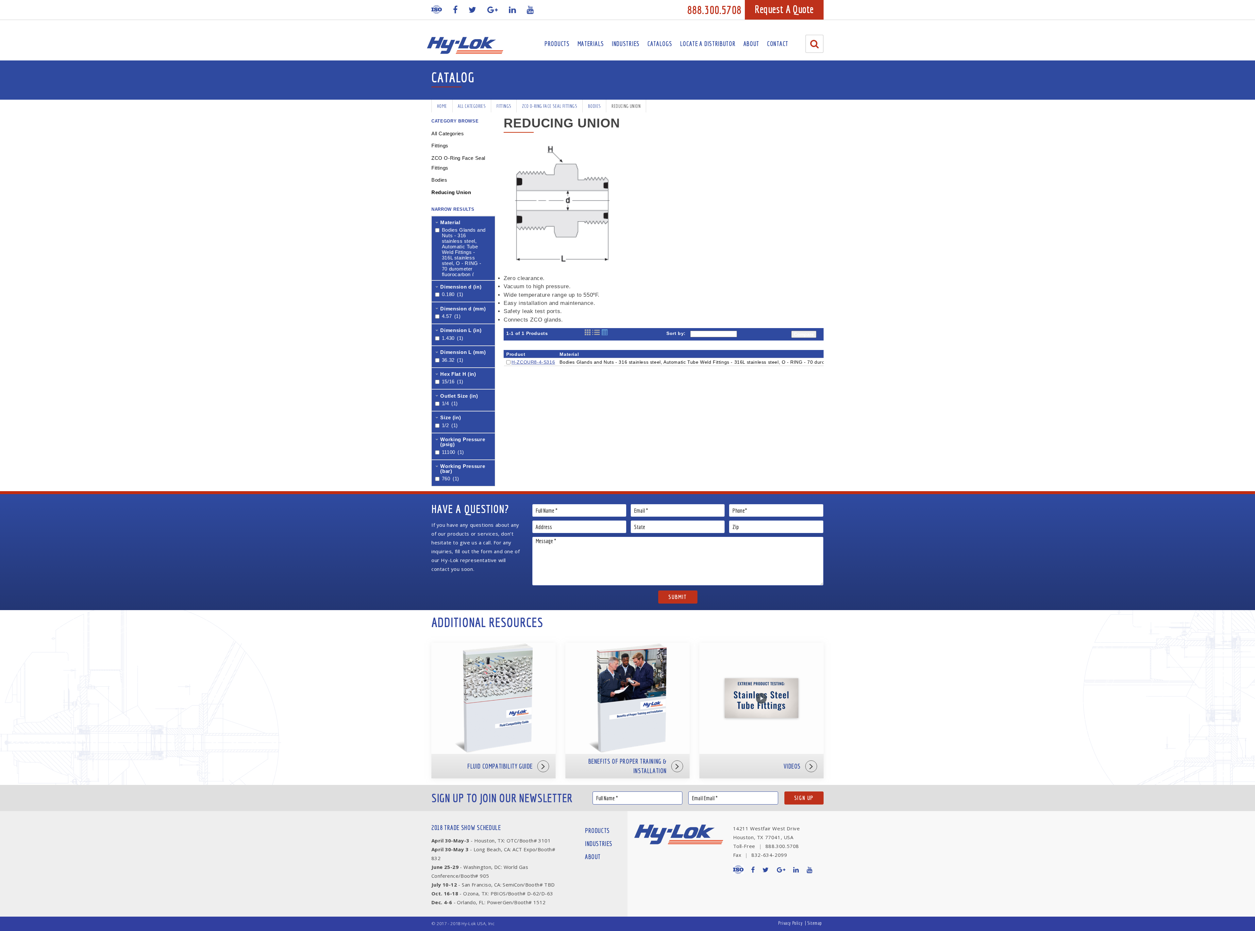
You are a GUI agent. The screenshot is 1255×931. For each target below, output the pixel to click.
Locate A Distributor (708, 43)
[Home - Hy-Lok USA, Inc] (465, 45)
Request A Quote (784, 9)
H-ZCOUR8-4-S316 (533, 362)
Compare (804, 334)
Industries (626, 43)
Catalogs (659, 43)
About (752, 43)
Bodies (594, 106)
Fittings (503, 106)
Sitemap (814, 923)
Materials (590, 43)
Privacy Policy (790, 923)
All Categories (472, 106)
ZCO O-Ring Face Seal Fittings (549, 106)
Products (557, 43)
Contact (777, 43)
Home (442, 106)
